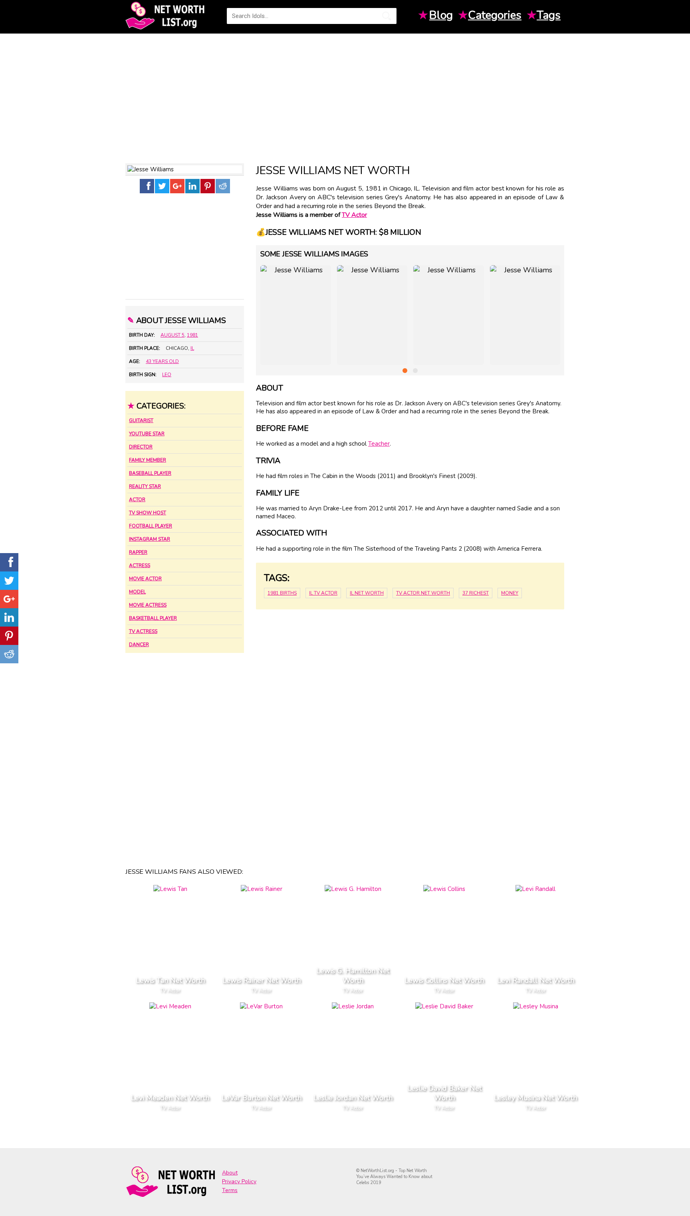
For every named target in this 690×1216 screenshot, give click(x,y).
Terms (230, 1190)
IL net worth (367, 593)
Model (137, 592)
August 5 (172, 335)
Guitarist (141, 420)
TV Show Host (147, 513)
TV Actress (143, 631)
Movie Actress (148, 605)
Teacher (379, 444)
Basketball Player (153, 618)
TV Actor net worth (423, 593)
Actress (139, 565)
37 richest (475, 593)
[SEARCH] (386, 16)
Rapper (138, 552)
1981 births (282, 593)
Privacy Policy (239, 1181)
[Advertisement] (345, 95)
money (509, 593)
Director (141, 447)
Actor (137, 499)
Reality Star (145, 486)
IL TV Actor (323, 593)
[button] (405, 370)
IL (192, 348)
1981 (192, 335)
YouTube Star (147, 433)
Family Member (147, 460)
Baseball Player (150, 473)
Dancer (139, 644)
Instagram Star (149, 539)
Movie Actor (145, 578)
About (230, 1172)
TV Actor (354, 214)
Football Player (150, 526)
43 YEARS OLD (162, 361)
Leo (166, 374)
